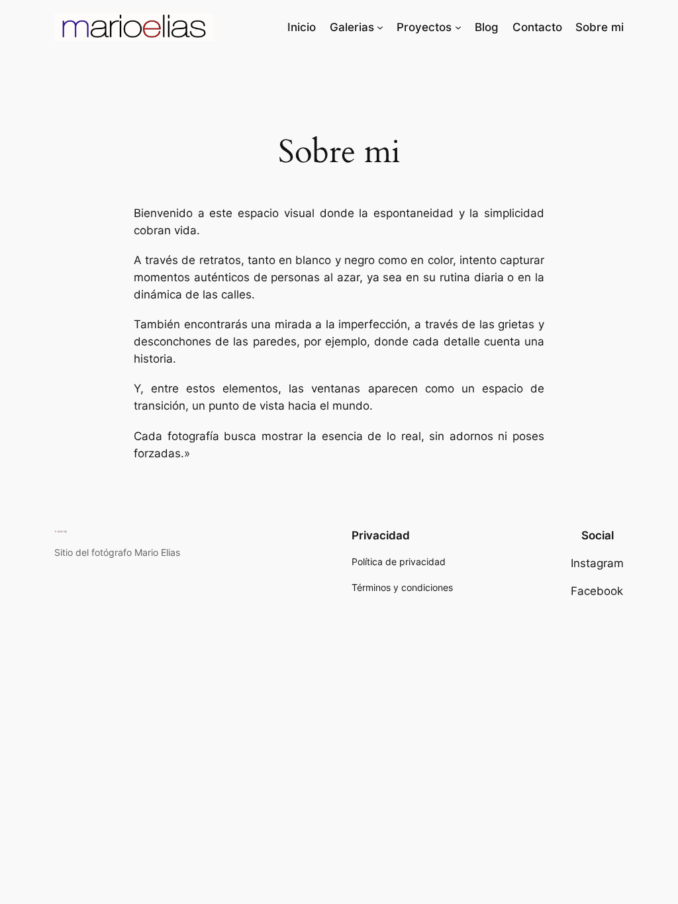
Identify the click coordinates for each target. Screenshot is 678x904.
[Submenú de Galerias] (380, 27)
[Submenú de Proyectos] (458, 27)
